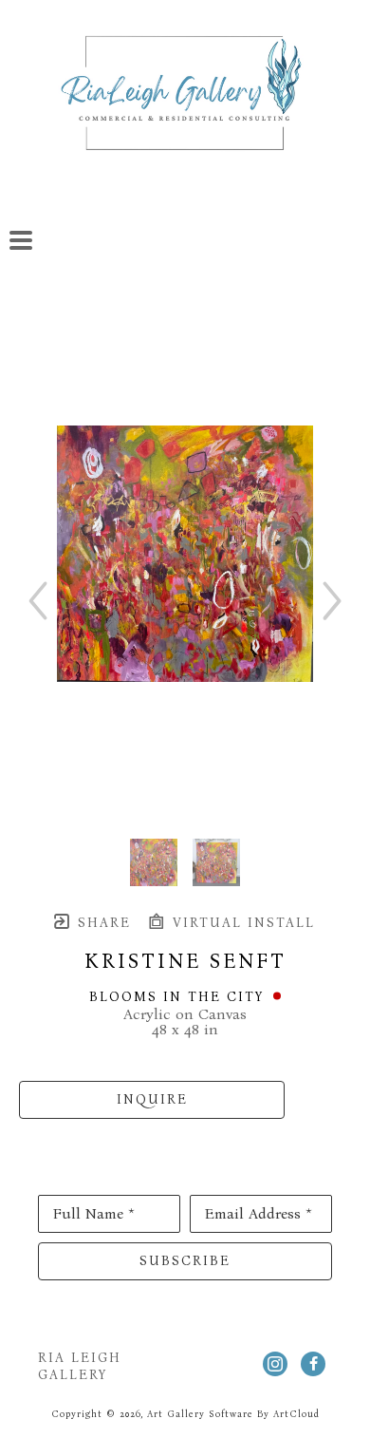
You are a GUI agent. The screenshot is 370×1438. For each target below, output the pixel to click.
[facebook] (313, 1364)
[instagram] (275, 1364)
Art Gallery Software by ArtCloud (233, 1414)
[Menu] (20, 240)
